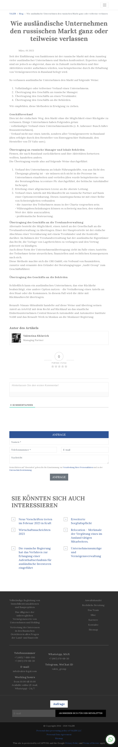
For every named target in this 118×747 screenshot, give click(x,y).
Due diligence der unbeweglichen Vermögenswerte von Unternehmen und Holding (25, 617)
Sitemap (93, 629)
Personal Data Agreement (59, 734)
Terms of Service (91, 743)
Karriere (93, 619)
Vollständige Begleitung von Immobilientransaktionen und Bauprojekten (24, 604)
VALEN (12, 13)
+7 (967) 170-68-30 (25, 660)
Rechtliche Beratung (93, 605)
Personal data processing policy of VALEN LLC (59, 730)
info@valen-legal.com (25, 671)
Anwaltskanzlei (93, 600)
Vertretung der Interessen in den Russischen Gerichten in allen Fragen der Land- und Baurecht (25, 632)
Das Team (93, 610)
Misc (93, 614)
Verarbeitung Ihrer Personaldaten (78, 467)
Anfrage (59, 477)
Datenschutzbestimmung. (20, 470)
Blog (21, 13)
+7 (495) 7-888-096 (25, 657)
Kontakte (93, 624)
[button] (110, 739)
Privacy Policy (72, 743)
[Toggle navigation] (105, 5)
